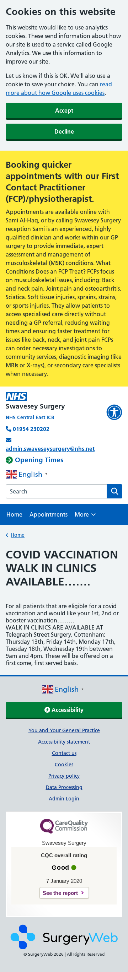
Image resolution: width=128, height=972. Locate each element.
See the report (60, 893)
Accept (64, 110)
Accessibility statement (64, 742)
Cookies (64, 764)
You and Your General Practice (64, 730)
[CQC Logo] (64, 832)
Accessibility (67, 709)
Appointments (49, 514)
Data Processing (64, 787)
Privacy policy (64, 776)
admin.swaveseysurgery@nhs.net (50, 448)
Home (14, 514)
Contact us (64, 753)
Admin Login (64, 798)
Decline (64, 131)
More (85, 517)
